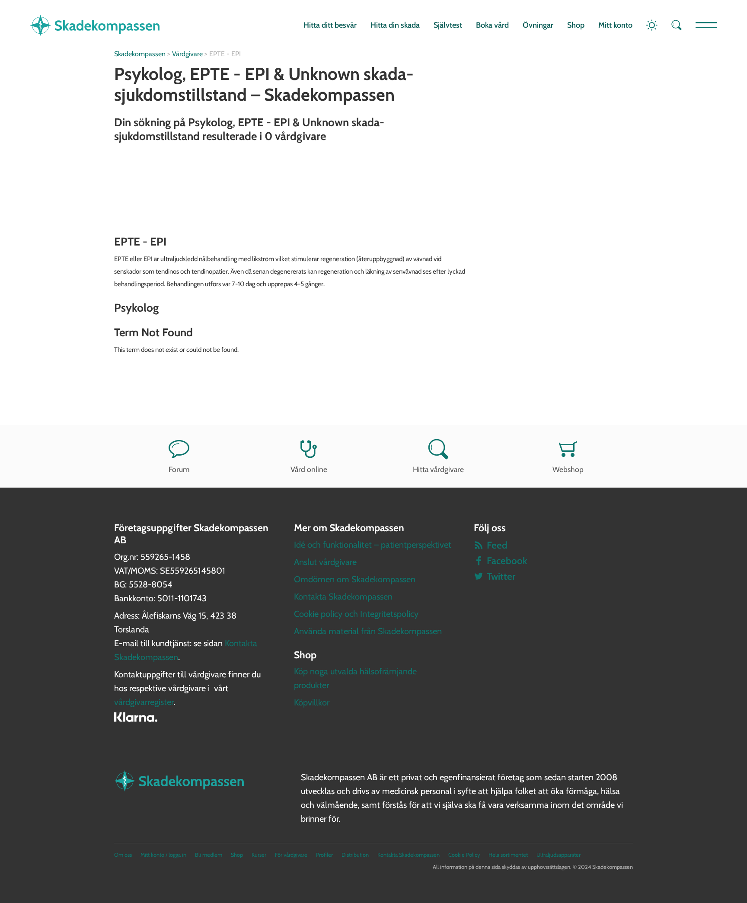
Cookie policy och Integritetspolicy (356, 614)
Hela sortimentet (508, 855)
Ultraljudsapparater (558, 855)
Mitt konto (615, 25)
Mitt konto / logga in (163, 855)
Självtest (448, 25)
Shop (575, 25)
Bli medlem (208, 855)
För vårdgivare (291, 855)
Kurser (259, 855)
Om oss (123, 855)
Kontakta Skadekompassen (343, 596)
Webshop (568, 469)
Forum (179, 469)
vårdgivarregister (143, 702)
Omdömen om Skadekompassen (354, 579)
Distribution (355, 855)
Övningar (538, 25)
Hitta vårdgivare (438, 469)
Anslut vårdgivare (325, 562)
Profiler (324, 855)
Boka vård (492, 25)
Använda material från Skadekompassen (368, 631)
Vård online (308, 469)
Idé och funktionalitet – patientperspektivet (372, 544)
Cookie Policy (464, 855)
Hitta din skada (395, 25)
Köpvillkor (311, 702)
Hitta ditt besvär (330, 25)
